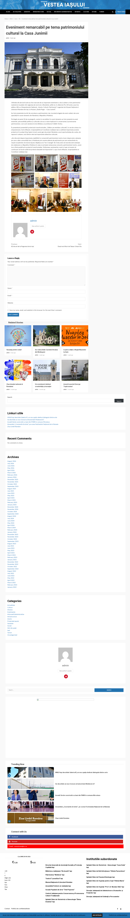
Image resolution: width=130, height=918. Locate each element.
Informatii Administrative (63, 11)
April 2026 (10, 470)
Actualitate (17, 11)
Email (10, 295)
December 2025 (12, 479)
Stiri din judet (11, 628)
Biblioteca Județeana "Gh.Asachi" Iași (58, 871)
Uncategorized (12, 635)
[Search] (112, 12)
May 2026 (10, 468)
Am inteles (97, 915)
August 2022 (11, 571)
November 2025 (12, 482)
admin (7, 38)
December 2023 (12, 534)
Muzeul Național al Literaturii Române (58, 882)
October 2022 (12, 566)
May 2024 (10, 523)
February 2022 (12, 585)
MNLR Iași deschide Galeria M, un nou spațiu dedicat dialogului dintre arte (32, 417)
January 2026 (11, 477)
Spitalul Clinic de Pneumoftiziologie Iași (100, 877)
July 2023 (10, 546)
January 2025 (11, 505)
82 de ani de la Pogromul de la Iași (22, 245)
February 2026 (12, 475)
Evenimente (11, 612)
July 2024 (10, 518)
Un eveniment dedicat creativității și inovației (46, 370)
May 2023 (10, 550)
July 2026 (10, 463)
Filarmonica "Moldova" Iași (54, 875)
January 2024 (11, 532)
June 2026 (10, 466)
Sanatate (27, 11)
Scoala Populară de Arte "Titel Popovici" (60, 890)
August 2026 (11, 461)
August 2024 (11, 516)
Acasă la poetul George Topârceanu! (75, 370)
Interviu (77, 11)
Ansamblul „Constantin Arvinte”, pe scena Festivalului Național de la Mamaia (32, 424)
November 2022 (12, 564)
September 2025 (12, 486)
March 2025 (11, 500)
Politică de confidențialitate (20, 908)
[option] (65, 773)
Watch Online (121, 11)
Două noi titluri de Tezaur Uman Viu (70, 245)
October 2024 (12, 511)
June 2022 (10, 576)
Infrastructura (38, 11)
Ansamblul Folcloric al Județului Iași (58, 886)
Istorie (94, 11)
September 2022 (12, 569)
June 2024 (10, 521)
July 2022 (10, 573)
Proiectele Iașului (13, 621)
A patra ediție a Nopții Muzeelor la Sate (75, 335)
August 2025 (11, 488)
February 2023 (12, 557)
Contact (7, 908)
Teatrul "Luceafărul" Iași (54, 878)
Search (9, 397)
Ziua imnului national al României (18, 370)
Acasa (8, 11)
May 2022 (10, 578)
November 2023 (12, 537)
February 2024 (12, 530)
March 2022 (11, 582)
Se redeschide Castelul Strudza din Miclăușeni (46, 335)
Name (10, 288)
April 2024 (10, 525)
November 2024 (12, 509)
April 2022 (10, 580)
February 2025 (12, 502)
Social (49, 11)
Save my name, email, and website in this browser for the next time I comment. (36, 310)
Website (10, 303)
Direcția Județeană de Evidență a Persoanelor (102, 896)
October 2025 (12, 484)
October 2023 (12, 539)
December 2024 (12, 507)
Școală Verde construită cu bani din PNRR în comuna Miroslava (28, 422)
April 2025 (10, 498)
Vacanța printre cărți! (18, 335)
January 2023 (11, 559)
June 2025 (10, 493)
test (8, 630)
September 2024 (12, 514)
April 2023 (10, 553)
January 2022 (11, 587)
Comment (11, 265)
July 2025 (10, 491)
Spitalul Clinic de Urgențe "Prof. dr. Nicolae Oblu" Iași (105, 887)
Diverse (9, 610)
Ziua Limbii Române (13, 426)
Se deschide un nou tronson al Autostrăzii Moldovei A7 (25, 419)
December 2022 (12, 562)
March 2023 (11, 555)
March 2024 (11, 527)
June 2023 (10, 548)
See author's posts (38, 226)
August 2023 (11, 543)
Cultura (86, 11)
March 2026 (11, 472)
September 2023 (12, 541)
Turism (101, 11)
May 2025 (10, 495)
